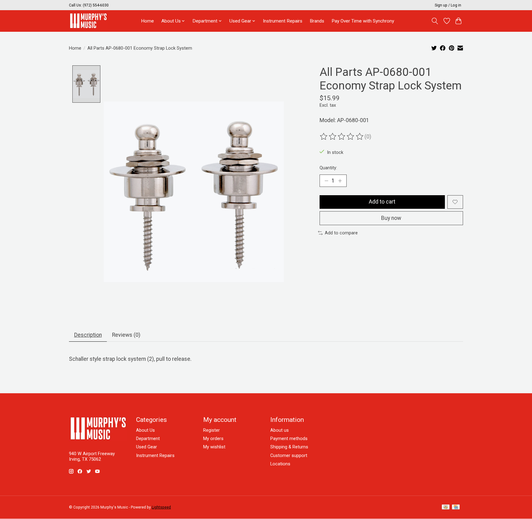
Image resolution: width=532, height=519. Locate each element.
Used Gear (146, 447)
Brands (317, 21)
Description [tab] (88, 335)
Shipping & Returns (289, 447)
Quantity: (328, 168)
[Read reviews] (342, 137)
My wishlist (214, 447)
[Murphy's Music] (88, 20)
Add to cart (382, 202)
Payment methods (289, 438)
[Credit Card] (456, 507)
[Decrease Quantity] (326, 180)
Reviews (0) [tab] (126, 335)
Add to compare (341, 233)
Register (211, 430)
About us (279, 430)
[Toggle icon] (434, 21)
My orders (213, 438)
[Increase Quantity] (340, 180)
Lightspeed (161, 507)
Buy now (391, 218)
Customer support (288, 455)
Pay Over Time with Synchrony (363, 21)
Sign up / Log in (448, 5)
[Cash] (445, 507)
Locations (280, 464)
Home (147, 21)
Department (148, 438)
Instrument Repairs (282, 21)
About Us (145, 430)
